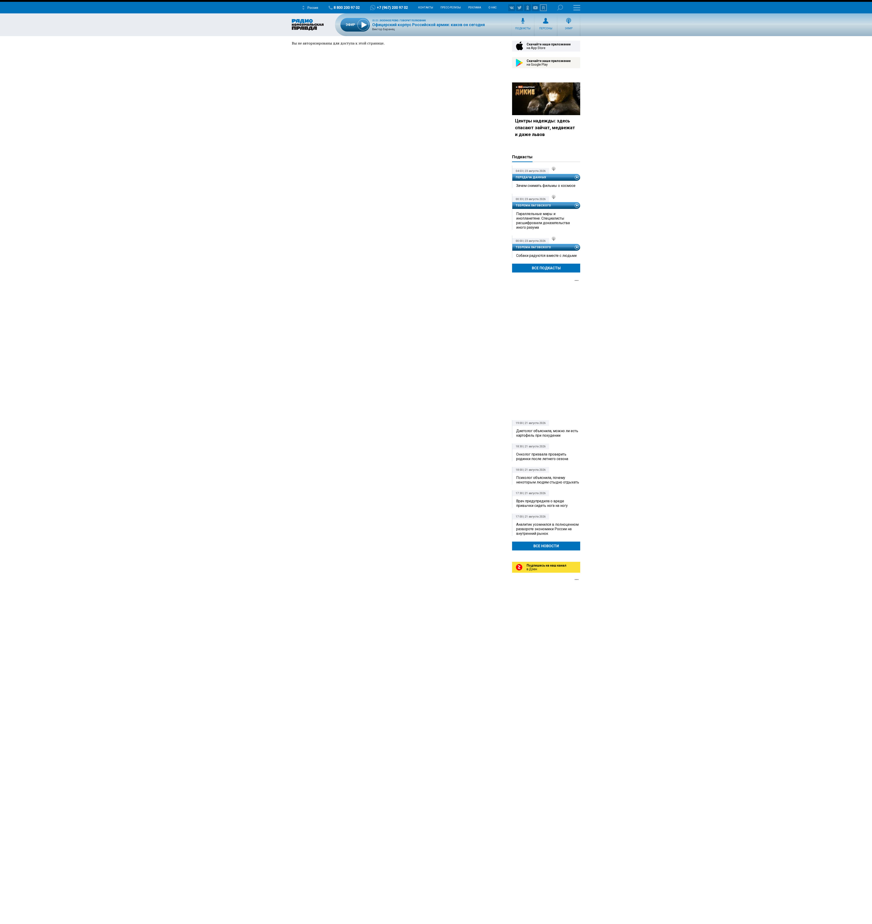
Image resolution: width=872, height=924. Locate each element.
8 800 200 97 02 (347, 7)
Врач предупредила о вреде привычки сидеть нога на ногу (542, 503)
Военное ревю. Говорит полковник (403, 20)
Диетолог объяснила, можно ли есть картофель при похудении (547, 433)
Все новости (546, 546)
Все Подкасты (546, 268)
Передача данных (531, 177)
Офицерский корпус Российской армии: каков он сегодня (428, 24)
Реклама (474, 7)
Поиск (560, 7)
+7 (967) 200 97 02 (392, 7)
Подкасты (522, 28)
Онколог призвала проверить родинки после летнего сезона (542, 456)
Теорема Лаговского (533, 205)
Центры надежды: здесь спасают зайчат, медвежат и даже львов (545, 127)
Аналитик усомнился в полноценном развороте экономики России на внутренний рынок (547, 529)
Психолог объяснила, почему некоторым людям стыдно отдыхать (547, 480)
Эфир (568, 28)
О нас (492, 7)
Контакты (425, 7)
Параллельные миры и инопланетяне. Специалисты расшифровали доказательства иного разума (543, 221)
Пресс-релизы (451, 7)
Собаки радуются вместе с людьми (546, 255)
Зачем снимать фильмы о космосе (545, 185)
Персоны (545, 28)
